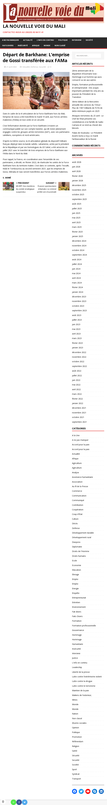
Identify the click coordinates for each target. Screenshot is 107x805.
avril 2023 (76, 333)
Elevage (75, 574)
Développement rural (81, 537)
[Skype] (94, 791)
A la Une (76, 435)
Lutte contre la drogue (82, 681)
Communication (79, 495)
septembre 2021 (79, 422)
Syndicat (76, 774)
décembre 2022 (79, 352)
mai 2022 (76, 384)
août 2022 (76, 370)
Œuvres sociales (79, 723)
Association (77, 481)
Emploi (75, 579)
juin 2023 (76, 324)
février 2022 (77, 398)
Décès (75, 523)
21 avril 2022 (11, 67)
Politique (63, 40)
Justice (75, 658)
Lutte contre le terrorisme (83, 686)
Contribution (77, 505)
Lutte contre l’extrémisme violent (87, 676)
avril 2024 (76, 278)
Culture (75, 519)
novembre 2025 (79, 190)
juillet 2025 (77, 208)
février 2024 (77, 287)
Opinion (75, 727)
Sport (74, 769)
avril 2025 (76, 222)
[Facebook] (19, 802)
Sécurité (75, 755)
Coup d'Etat (77, 514)
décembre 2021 (79, 408)
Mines (74, 699)
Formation (77, 621)
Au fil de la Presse (80, 486)
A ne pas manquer (10, 40)
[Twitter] (24, 802)
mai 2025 (76, 217)
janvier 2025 (77, 236)
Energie (75, 588)
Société (89, 40)
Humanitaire (77, 644)
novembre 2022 (79, 357)
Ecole (74, 560)
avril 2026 (76, 171)
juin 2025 (76, 213)
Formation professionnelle (84, 625)
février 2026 (77, 176)
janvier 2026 (77, 180)
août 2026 (76, 162)
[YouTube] (87, 791)
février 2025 (77, 231)
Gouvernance (78, 630)
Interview (76, 40)
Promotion (77, 737)
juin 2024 (76, 268)
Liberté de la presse (81, 672)
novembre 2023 (79, 301)
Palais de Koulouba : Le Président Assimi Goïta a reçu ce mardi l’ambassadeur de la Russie (87, 135)
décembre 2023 (79, 296)
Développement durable (83, 532)
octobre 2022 (78, 361)
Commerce (77, 491)
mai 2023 (76, 329)
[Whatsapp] (13, 802)
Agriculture (77, 463)
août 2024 (76, 259)
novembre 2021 (79, 412)
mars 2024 (77, 282)
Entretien (76, 602)
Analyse (75, 472)
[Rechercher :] (88, 55)
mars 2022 (77, 394)
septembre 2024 (79, 254)
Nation (75, 713)
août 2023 (76, 315)
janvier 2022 (77, 403)
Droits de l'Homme (80, 551)
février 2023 (77, 343)
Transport (76, 778)
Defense (34, 67)
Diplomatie (77, 546)
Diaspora (76, 542)
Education (76, 570)
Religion (75, 746)
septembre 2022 (79, 366)
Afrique (35, 45)
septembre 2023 (79, 310)
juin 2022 (76, 380)
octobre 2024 (78, 250)
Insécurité (23, 45)
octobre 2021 (78, 417)
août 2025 (76, 203)
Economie (76, 565)
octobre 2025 (78, 194)
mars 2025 (77, 227)
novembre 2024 (79, 245)
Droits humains (79, 556)
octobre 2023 (78, 306)
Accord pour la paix (80, 444)
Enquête (75, 593)
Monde (47, 45)
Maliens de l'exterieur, (82, 695)
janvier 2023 (77, 347)
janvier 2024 (77, 292)
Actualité (27, 40)
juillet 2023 (77, 319)
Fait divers (76, 611)
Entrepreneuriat (79, 597)
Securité (42, 67)
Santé (74, 750)
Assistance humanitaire (82, 477)
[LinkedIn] (101, 791)
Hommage (77, 635)
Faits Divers (7, 45)
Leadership (77, 667)
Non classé (60, 45)
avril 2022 (76, 389)
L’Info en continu (45, 40)
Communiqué (78, 500)
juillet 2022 (77, 375)
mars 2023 (77, 338)
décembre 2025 (79, 185)
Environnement (79, 607)
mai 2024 (76, 273)
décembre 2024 (79, 241)
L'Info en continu (79, 662)
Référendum (77, 741)
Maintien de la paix (80, 690)
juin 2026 (76, 166)
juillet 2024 (77, 264)
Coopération (77, 509)
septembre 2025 (79, 199)
